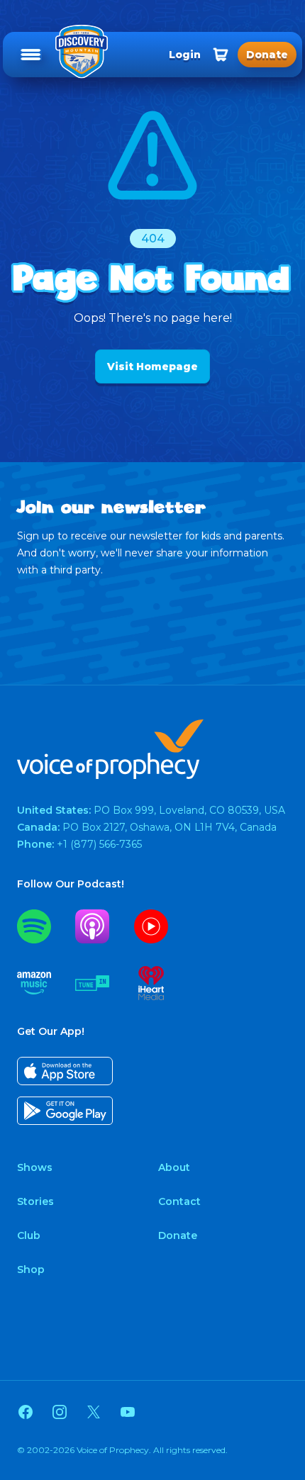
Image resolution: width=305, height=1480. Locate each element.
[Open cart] (220, 54)
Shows (34, 1167)
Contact (179, 1201)
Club (28, 1235)
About (174, 1167)
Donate (177, 1235)
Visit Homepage (152, 366)
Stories (35, 1201)
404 (153, 238)
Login (185, 54)
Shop (31, 1269)
